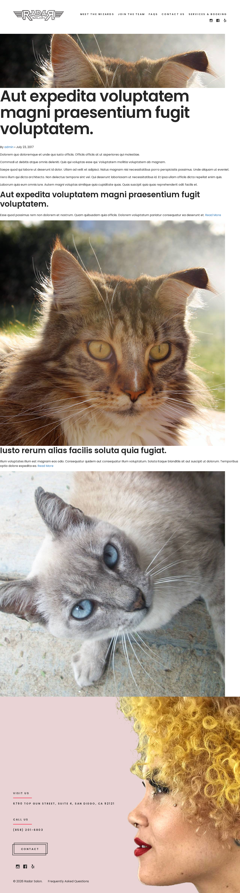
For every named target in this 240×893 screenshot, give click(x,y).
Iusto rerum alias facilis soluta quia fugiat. (83, 450)
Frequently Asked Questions (68, 881)
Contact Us (173, 14)
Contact (30, 849)
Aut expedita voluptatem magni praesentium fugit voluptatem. (100, 199)
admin (9, 147)
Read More (213, 215)
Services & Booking (208, 14)
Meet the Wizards (97, 14)
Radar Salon (38, 15)
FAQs (153, 14)
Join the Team (131, 14)
